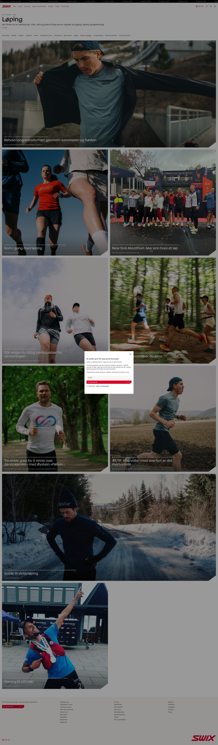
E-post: (90, 377)
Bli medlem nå (92, 382)
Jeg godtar (99, 386)
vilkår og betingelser (102, 386)
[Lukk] (130, 354)
